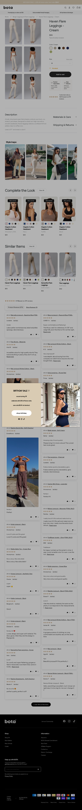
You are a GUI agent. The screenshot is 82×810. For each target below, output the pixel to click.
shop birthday (21, 413)
